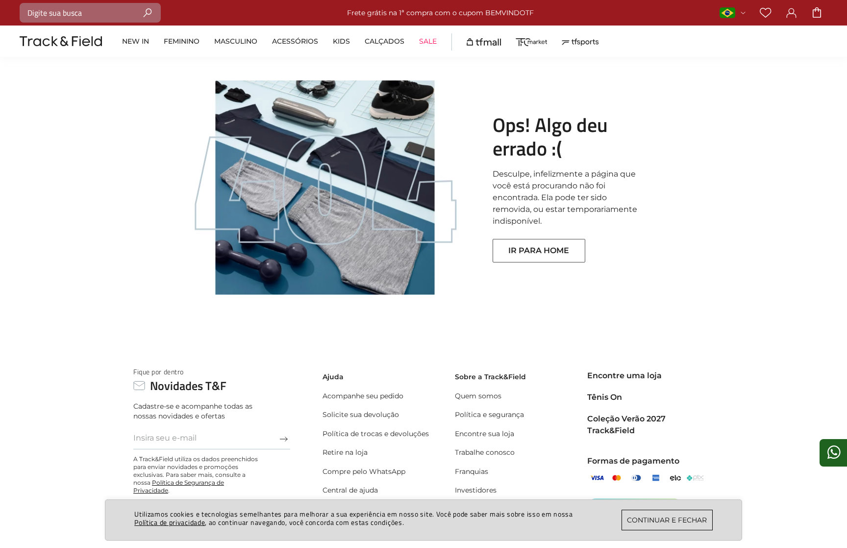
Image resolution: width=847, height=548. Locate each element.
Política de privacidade (169, 522)
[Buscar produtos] (148, 12)
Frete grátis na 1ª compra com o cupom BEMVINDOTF (440, 12)
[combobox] (90, 13)
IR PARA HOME (538, 250)
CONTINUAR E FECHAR (667, 520)
